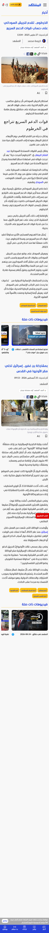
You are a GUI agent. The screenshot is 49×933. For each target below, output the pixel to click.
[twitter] (31, 53)
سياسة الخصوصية (39, 922)
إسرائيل (44, 532)
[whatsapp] (35, 53)
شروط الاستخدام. (26, 922)
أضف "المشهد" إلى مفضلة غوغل (32, 47)
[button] (24, 13)
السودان (39, 182)
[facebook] (28, 53)
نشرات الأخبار (14, 4)
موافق (5, 921)
